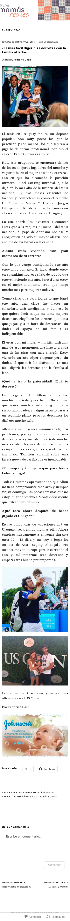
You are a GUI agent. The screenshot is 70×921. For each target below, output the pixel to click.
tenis (54, 796)
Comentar (54, 864)
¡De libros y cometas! (56, 884)
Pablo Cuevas (29, 796)
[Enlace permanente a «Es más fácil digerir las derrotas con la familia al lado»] (35, 125)
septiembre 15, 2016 (25, 41)
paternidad (44, 796)
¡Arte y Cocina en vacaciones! (16, 884)
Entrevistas (11, 30)
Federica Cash (22, 59)
